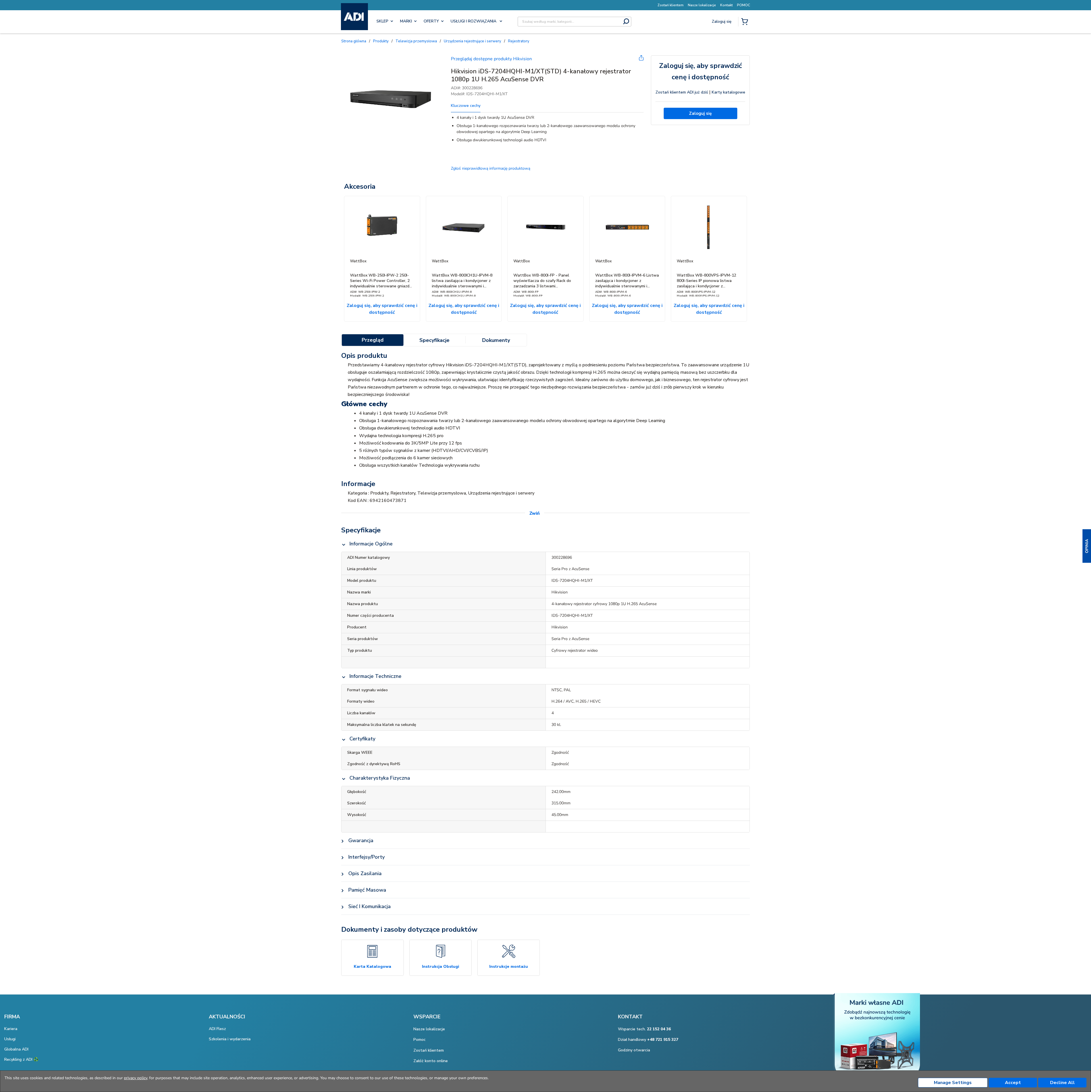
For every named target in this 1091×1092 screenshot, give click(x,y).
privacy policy (135, 1078)
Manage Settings (953, 1082)
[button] (1086, 546)
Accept (1013, 1082)
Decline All (1062, 1082)
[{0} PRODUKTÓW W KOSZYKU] (745, 22)
